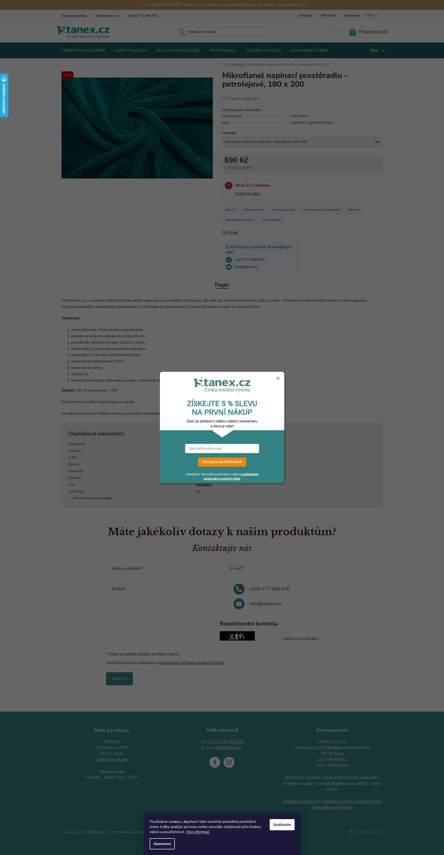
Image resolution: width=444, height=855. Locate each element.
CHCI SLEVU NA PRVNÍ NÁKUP (222, 462)
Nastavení (162, 843)
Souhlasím (282, 824)
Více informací (198, 831)
